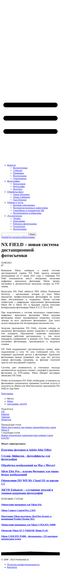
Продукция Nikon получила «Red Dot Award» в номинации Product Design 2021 (26, 517)
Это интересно (15, 237)
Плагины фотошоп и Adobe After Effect (26, 449)
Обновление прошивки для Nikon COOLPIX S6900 (28, 524)
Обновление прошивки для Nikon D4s (21, 504)
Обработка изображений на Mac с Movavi (28, 465)
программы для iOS (17, 404)
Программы (29, 237)
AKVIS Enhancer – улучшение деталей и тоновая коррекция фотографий (27, 491)
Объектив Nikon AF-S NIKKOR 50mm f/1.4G (24, 530)
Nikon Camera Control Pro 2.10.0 (18, 510)
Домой (4, 237)
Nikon (10, 401)
